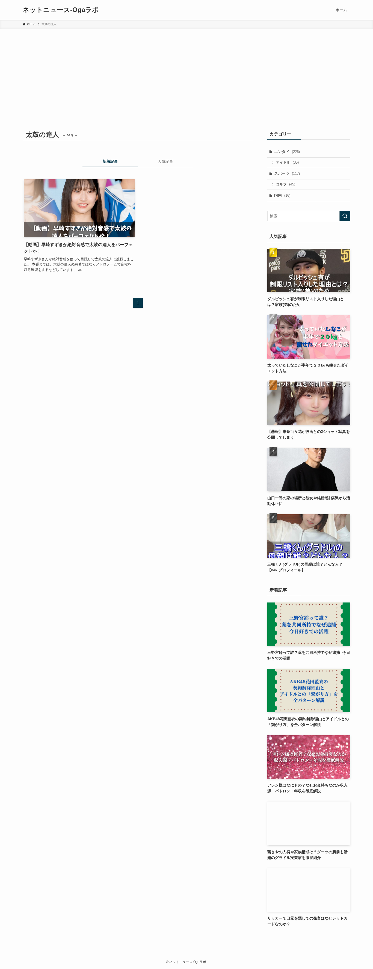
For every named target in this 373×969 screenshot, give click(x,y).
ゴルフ (285, 184)
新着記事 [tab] (110, 161)
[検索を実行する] (344, 216)
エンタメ (287, 151)
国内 (282, 195)
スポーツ (287, 173)
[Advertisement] (186, 70)
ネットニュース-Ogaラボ (61, 10)
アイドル (287, 162)
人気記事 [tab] (165, 161)
